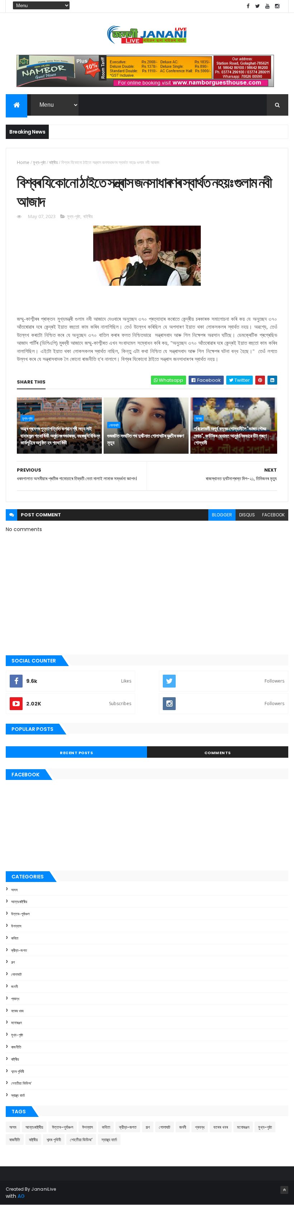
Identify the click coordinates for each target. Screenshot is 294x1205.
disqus (247, 515)
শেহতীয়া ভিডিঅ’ (21, 1083)
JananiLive (43, 1189)
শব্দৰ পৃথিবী (17, 1071)
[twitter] (258, 6)
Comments (217, 753)
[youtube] (267, 6)
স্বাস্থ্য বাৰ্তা (18, 1095)
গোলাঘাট (114, 425)
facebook (273, 515)
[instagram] (277, 6)
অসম (199, 418)
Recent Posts (76, 753)
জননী (14, 986)
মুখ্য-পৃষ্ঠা (39, 162)
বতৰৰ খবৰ (17, 1011)
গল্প (13, 962)
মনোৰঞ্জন (16, 1023)
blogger (222, 515)
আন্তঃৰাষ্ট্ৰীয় (19, 902)
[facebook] (248, 6)
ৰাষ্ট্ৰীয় (53, 162)
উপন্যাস (16, 926)
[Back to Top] (284, 1190)
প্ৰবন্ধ (15, 999)
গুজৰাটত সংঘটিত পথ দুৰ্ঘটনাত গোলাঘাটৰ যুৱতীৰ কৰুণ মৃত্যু (145, 439)
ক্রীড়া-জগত (19, 950)
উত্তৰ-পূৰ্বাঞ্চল (20, 914)
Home (23, 162)
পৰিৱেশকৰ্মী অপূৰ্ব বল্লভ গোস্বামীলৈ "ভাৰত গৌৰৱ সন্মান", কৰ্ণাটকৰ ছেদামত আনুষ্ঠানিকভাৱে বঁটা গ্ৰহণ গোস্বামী (230, 435)
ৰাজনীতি (16, 1047)
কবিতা (14, 938)
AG (21, 1196)
